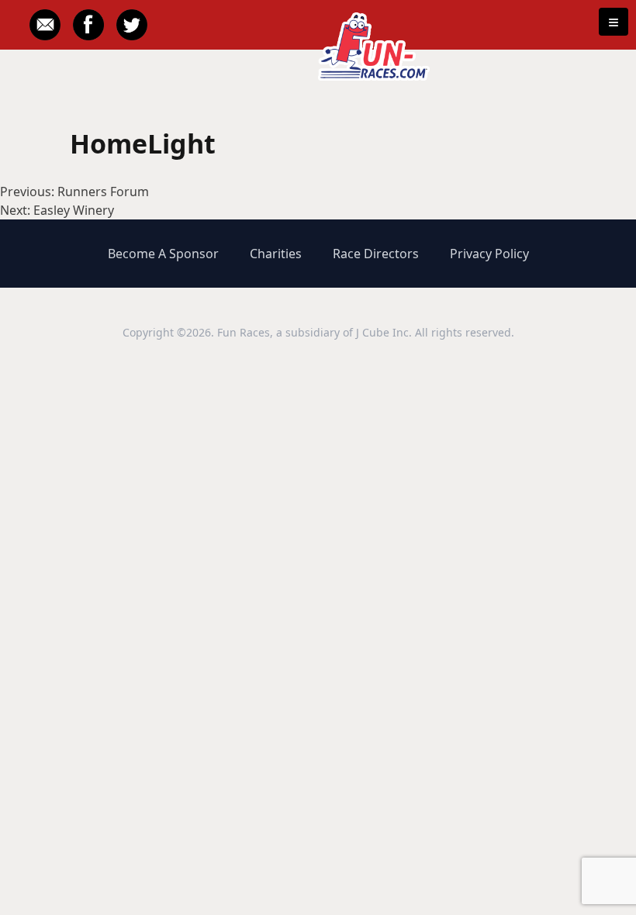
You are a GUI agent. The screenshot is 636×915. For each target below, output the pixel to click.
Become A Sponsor (163, 253)
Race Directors (376, 253)
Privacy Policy (489, 253)
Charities (276, 253)
